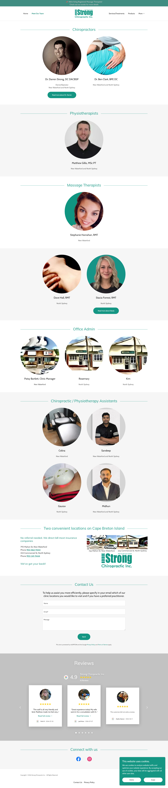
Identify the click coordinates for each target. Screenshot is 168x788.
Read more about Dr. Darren (62, 95)
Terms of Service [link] (103, 644)
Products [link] (131, 13)
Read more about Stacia (106, 311)
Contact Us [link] (77, 782)
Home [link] (25, 13)
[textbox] (84, 603)
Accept (153, 780)
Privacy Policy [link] (91, 644)
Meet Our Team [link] (38, 13)
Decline (131, 780)
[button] (142, 13)
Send (84, 637)
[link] (84, 13)
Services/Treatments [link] (116, 13)
